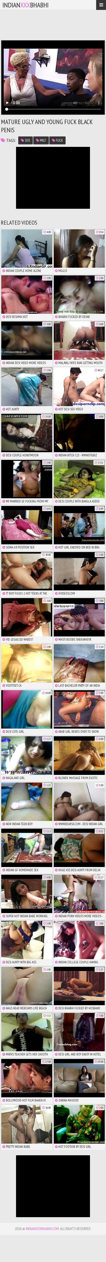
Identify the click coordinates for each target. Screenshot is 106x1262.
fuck (59, 140)
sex (27, 140)
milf (42, 140)
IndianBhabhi (25, 4)
